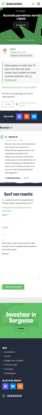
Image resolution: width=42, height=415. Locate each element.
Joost (13, 49)
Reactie (5, 254)
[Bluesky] (13, 386)
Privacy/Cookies (10, 365)
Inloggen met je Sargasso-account (16, 207)
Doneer (21, 328)
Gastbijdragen (10, 373)
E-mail (4, 227)
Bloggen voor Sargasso (13, 360)
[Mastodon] (5, 386)
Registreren (7, 210)
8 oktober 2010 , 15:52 (14, 140)
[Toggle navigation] (38, 4)
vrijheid (22, 105)
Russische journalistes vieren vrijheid (19, 87)
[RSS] (20, 386)
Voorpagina (22, 11)
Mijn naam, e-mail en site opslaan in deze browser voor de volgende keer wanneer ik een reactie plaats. (19, 246)
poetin (32, 103)
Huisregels (8, 369)
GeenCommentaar (25, 55)
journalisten (24, 103)
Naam (4, 215)
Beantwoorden (13, 178)
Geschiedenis (9, 352)
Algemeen (14, 55)
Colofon (7, 356)
